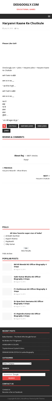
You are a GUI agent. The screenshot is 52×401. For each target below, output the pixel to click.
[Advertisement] (27, 36)
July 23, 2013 (8, 28)
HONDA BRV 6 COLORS (10, 344)
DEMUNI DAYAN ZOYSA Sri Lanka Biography (18, 352)
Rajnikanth (10, 241)
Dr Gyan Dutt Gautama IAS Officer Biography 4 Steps (28, 302)
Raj (17, 28)
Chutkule (12, 126)
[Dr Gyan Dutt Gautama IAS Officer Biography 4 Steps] (7, 306)
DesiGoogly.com (8, 68)
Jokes (19, 68)
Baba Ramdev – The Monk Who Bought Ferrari (19, 337)
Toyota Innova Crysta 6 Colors (13, 348)
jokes (6, 131)
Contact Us (6, 389)
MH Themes (40, 399)
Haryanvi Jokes (29, 68)
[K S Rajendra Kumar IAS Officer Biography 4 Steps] (7, 318)
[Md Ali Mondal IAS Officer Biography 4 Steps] (7, 269)
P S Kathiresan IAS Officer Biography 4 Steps (30, 290)
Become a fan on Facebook (12, 392)
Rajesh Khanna (11, 238)
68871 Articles (32, 155)
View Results (26, 251)
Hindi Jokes (42, 126)
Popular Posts (10, 258)
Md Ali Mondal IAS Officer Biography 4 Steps (30, 265)
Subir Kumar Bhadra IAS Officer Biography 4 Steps (27, 278)
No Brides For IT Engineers (12, 340)
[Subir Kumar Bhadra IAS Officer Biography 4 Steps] (7, 281)
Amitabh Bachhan (13, 236)
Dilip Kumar (10, 244)
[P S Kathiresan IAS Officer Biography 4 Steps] (7, 294)
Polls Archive (7, 253)
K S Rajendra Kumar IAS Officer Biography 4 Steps (27, 315)
